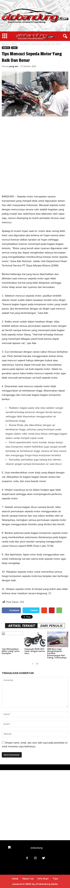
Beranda (5, 44)
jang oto (13, 66)
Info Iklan (43, 878)
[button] (64, 36)
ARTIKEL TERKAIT (21, 625)
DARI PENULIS (51, 625)
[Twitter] (43, 858)
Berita (14, 44)
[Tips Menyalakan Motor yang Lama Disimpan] (12, 639)
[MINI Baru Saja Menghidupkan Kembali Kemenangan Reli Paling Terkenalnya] (57, 639)
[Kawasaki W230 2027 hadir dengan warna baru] (35, 639)
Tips (14, 48)
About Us (28, 878)
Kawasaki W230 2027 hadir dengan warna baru (35, 651)
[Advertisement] (35, 155)
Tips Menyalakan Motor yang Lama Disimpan (10, 651)
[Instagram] (35, 858)
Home (15, 878)
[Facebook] (27, 858)
